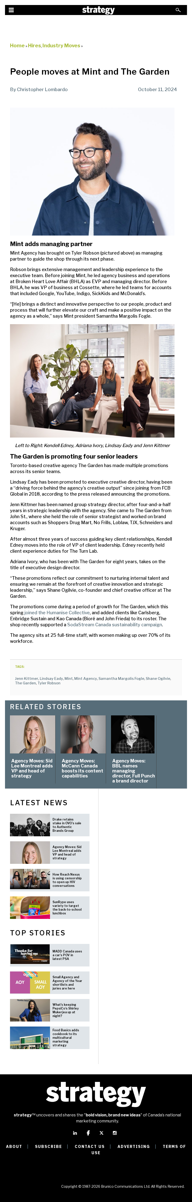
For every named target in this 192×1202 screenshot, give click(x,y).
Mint (68, 678)
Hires (34, 46)
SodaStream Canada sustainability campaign (114, 624)
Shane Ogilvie (158, 678)
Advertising (134, 1146)
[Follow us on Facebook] (88, 1135)
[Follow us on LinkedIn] (75, 1135)
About (14, 1146)
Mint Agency (85, 678)
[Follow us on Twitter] (101, 1135)
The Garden (25, 683)
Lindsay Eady (51, 678)
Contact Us (90, 1146)
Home (17, 46)
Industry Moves (61, 46)
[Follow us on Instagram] (114, 1135)
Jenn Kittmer (26, 678)
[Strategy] (98, 10)
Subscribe (48, 1146)
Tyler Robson (49, 683)
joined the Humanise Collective (57, 612)
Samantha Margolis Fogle (121, 678)
